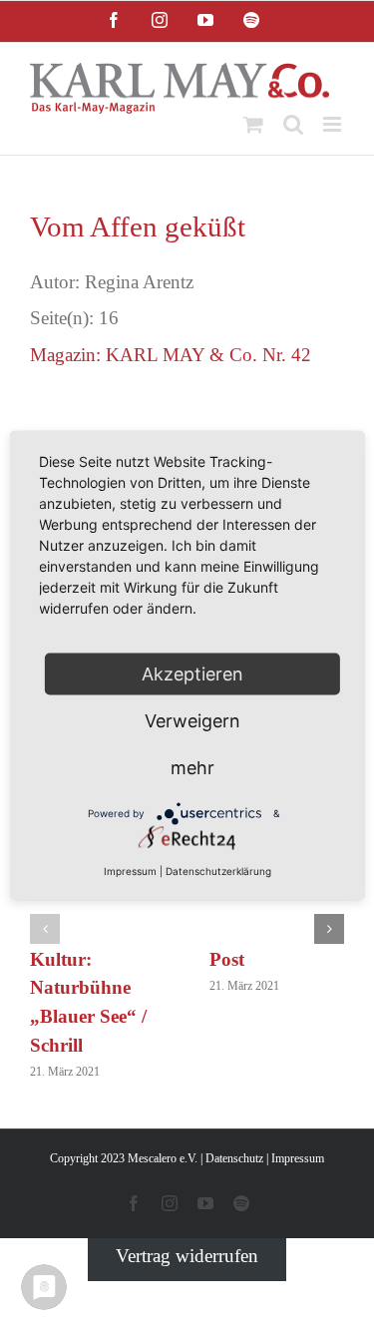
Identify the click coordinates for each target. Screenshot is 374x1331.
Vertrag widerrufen (187, 1255)
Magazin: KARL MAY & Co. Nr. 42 (170, 354)
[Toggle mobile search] (293, 124)
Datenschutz (234, 1158)
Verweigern (192, 720)
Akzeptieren (192, 674)
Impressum (297, 1158)
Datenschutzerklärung (218, 871)
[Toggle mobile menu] (333, 124)
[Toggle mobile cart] (253, 124)
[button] (45, 929)
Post (226, 959)
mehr (192, 767)
